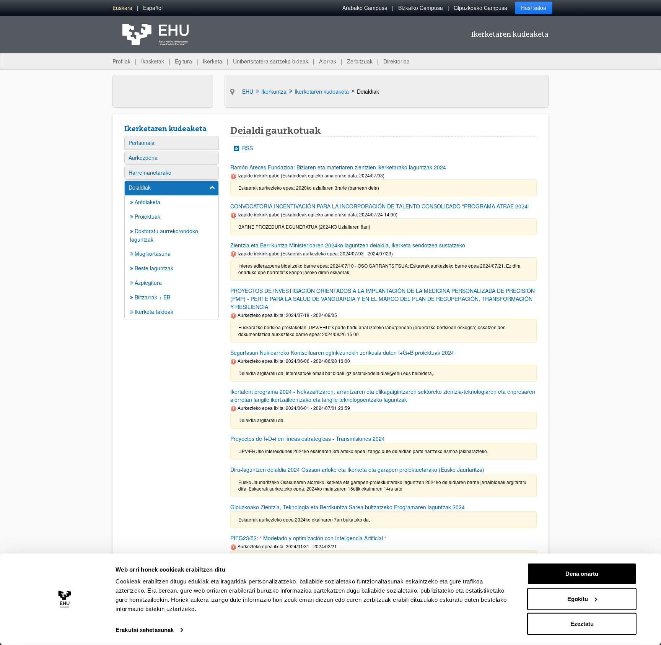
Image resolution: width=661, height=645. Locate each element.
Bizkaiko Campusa (420, 7)
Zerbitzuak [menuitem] (360, 61)
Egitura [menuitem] (183, 61)
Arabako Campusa (364, 7)
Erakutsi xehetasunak (145, 630)
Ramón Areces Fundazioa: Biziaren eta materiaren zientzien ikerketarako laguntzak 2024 (338, 167)
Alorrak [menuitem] (327, 61)
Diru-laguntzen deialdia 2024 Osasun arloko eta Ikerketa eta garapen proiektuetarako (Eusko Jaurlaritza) (357, 469)
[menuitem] (122, 8)
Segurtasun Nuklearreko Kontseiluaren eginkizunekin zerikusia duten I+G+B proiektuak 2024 (342, 352)
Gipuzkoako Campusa (480, 7)
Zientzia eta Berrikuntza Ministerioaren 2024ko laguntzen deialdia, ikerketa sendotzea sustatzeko (347, 245)
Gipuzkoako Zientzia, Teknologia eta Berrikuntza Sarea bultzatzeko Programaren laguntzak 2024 (347, 507)
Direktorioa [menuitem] (396, 61)
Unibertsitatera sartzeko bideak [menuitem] (270, 61)
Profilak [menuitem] (121, 61)
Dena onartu (581, 573)
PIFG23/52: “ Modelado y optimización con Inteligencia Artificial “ (308, 538)
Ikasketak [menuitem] (152, 61)
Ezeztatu (582, 624)
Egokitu (577, 598)
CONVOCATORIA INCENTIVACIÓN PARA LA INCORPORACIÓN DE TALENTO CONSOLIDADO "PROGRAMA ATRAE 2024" (379, 206)
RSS (247, 148)
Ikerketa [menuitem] (212, 61)
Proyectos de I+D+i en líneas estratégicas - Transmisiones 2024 (307, 438)
